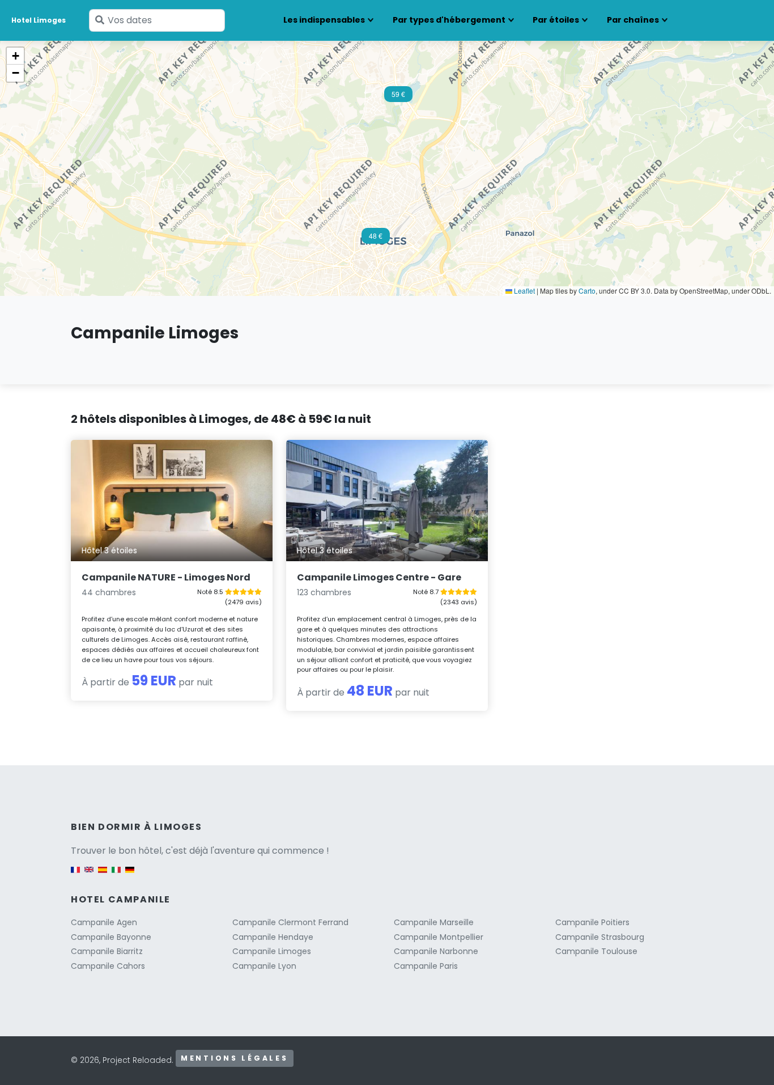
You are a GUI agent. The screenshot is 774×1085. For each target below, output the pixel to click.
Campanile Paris (426, 966)
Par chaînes (633, 20)
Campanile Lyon (264, 966)
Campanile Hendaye (272, 937)
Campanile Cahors (108, 966)
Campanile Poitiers (592, 922)
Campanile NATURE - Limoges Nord (166, 577)
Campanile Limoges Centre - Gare (379, 577)
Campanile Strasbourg (599, 937)
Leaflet (523, 290)
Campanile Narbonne (436, 951)
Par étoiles (556, 20)
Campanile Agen (104, 922)
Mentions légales (234, 1058)
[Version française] (75, 875)
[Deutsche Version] (129, 875)
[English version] (88, 875)
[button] (398, 97)
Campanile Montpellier (438, 937)
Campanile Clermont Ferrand (290, 922)
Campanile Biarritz (107, 951)
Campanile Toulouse (596, 951)
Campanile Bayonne (111, 937)
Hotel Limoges (38, 20)
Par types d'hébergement (449, 20)
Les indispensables (324, 20)
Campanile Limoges (271, 951)
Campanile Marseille (434, 922)
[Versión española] (102, 875)
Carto (587, 290)
